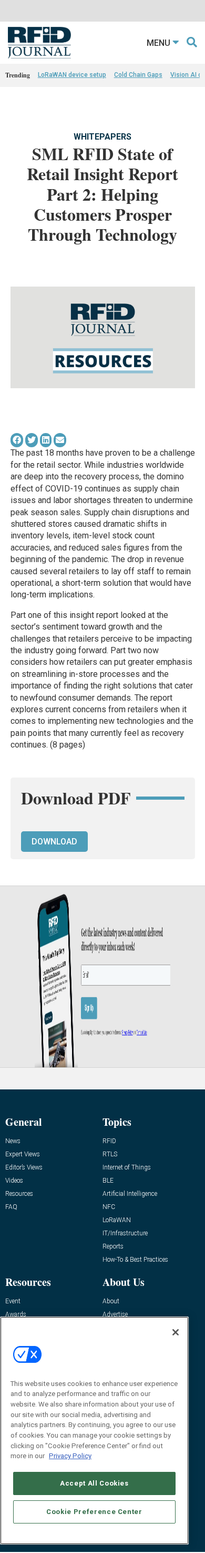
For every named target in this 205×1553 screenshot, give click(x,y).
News (12, 1141)
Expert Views (22, 1154)
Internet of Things (126, 1167)
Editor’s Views (24, 1167)
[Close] (175, 1332)
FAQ (11, 1207)
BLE (108, 1180)
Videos (14, 1180)
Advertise (115, 1314)
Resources (19, 1194)
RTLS (109, 1154)
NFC (108, 1207)
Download (54, 842)
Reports (113, 1246)
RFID (109, 1141)
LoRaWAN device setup (72, 74)
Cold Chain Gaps (138, 74)
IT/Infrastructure (125, 1233)
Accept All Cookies (94, 1483)
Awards (15, 1314)
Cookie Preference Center (94, 1512)
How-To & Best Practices (135, 1259)
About (110, 1301)
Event (12, 1301)
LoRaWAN (116, 1220)
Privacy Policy (70, 1456)
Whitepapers (102, 137)
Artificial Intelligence (129, 1194)
